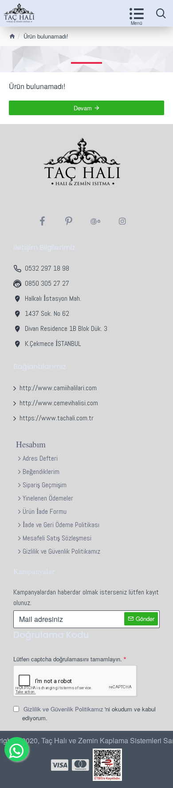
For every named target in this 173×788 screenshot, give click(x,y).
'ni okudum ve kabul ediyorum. (89, 713)
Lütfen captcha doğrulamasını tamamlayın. (67, 659)
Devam (83, 108)
